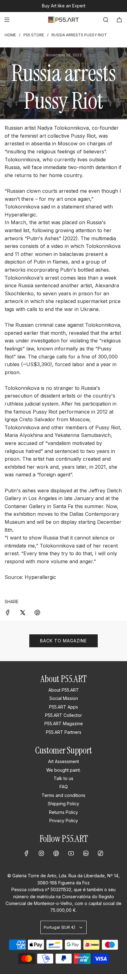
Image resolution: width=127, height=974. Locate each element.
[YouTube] (71, 853)
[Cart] (119, 19)
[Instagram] (41, 853)
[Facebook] (26, 853)
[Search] (106, 19)
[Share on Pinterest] (37, 612)
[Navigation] (7, 19)
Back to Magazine (63, 640)
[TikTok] (100, 853)
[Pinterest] (56, 853)
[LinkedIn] (85, 853)
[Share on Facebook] (7, 612)
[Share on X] (22, 612)
